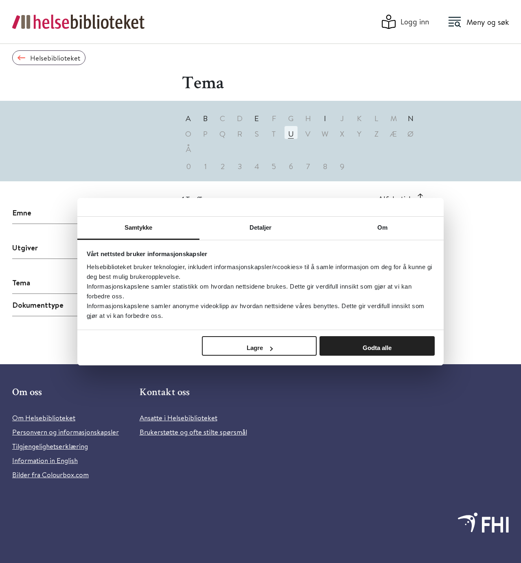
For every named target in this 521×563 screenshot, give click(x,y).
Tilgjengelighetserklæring (50, 446)
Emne (21, 212)
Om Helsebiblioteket (43, 417)
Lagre (255, 347)
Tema (21, 282)
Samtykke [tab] (139, 227)
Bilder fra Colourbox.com (50, 474)
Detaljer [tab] (261, 227)
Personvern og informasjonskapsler (65, 432)
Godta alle (377, 347)
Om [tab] (382, 227)
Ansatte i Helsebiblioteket (178, 417)
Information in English (45, 460)
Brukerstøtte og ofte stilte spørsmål (193, 432)
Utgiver (25, 247)
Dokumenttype (37, 305)
